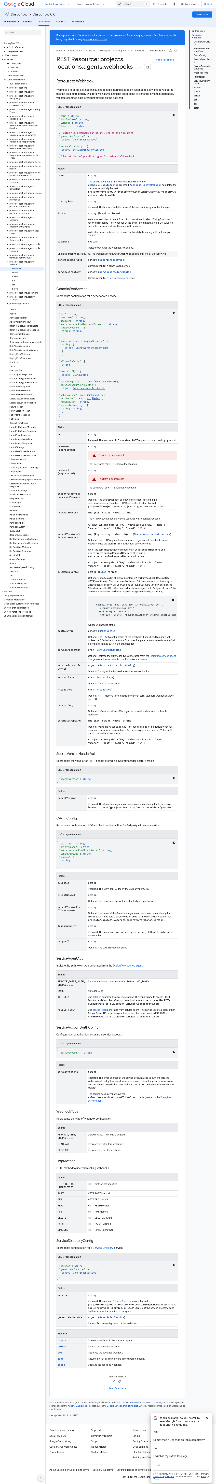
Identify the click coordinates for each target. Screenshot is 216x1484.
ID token (97, 997)
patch (61, 1364)
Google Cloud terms (102, 1469)
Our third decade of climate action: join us (138, 1469)
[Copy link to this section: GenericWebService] (90, 289)
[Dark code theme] (174, 115)
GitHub (136, 1436)
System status (99, 1452)
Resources (78, 21)
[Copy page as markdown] (147, 67)
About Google (56, 1469)
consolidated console (95, 39)
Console (162, 4)
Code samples (140, 1446)
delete (62, 1346)
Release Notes (98, 1446)
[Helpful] (170, 50)
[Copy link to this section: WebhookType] (81, 1112)
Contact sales (56, 1452)
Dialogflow (19, 14)
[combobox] (133, 4)
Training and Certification (146, 1457)
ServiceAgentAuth (106, 381)
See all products (57, 1436)
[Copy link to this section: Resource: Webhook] (97, 81)
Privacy (71, 1469)
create (62, 1340)
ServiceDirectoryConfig (88, 149)
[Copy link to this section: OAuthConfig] (80, 819)
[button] (22, 55)
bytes (102, 571)
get (60, 1352)
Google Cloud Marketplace (63, 1446)
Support (60, 21)
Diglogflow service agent (163, 656)
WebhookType (95, 395)
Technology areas (55, 4)
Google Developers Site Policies (122, 1406)
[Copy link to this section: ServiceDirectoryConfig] (96, 1241)
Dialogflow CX (44, 14)
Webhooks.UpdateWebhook (104, 184)
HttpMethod (93, 398)
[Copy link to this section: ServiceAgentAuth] (88, 959)
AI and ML (91, 50)
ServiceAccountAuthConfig (89, 388)
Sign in (208, 4)
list (60, 1358)
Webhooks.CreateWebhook (145, 184)
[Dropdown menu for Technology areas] (69, 4)
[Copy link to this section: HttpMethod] (78, 1161)
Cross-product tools (88, 4)
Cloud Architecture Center (146, 1452)
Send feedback (165, 59)
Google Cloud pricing (60, 1441)
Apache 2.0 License (77, 1406)
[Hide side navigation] (40, 1478)
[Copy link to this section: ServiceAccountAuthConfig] (102, 1028)
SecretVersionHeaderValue (92, 347)
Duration (105, 213)
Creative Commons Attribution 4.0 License (141, 1402)
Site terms (83, 1469)
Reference (44, 21)
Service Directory (118, 278)
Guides (27, 21)
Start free (202, 14)
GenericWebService (84, 139)
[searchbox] (22, 32)
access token (100, 1009)
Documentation (74, 50)
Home (59, 50)
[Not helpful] (175, 50)
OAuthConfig (80, 374)
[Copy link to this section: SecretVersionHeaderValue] (102, 754)
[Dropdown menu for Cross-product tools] (104, 4)
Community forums (101, 1436)
